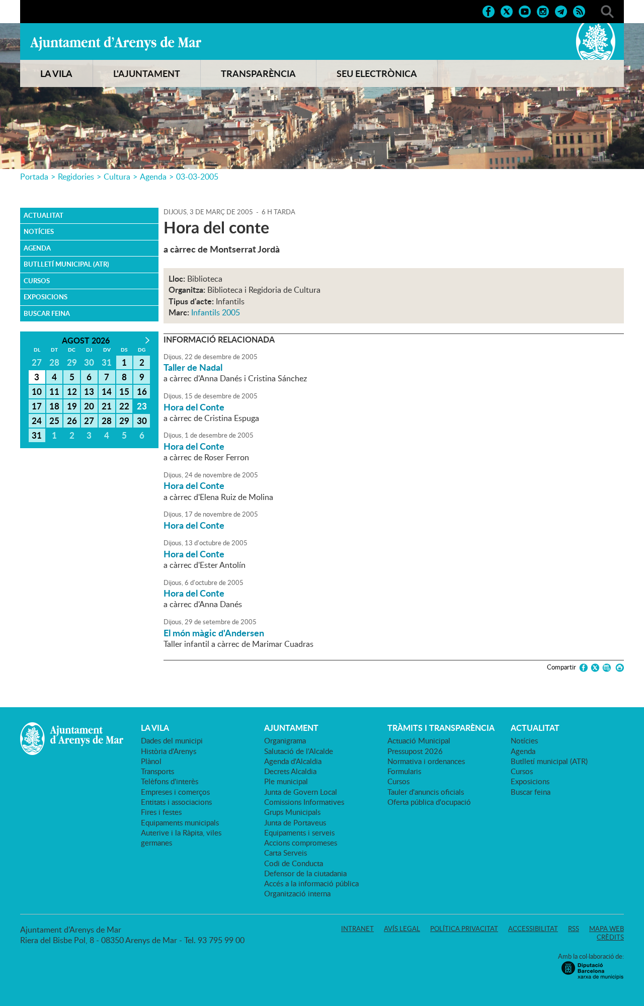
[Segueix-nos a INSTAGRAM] (542, 10)
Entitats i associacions (176, 802)
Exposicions (45, 296)
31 (37, 435)
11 (54, 391)
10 (37, 391)
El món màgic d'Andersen (214, 632)
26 (72, 420)
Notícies (39, 231)
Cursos (37, 280)
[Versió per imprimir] (618, 667)
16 (142, 391)
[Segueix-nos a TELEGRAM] (561, 10)
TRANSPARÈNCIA (258, 73)
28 (107, 420)
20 (89, 406)
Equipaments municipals (180, 822)
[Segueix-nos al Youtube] (524, 10)
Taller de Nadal (193, 367)
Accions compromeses (300, 842)
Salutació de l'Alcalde (298, 751)
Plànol (151, 761)
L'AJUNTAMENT (146, 73)
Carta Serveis (285, 853)
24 (37, 420)
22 (124, 406)
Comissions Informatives (304, 802)
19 (72, 406)
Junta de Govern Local (300, 792)
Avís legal (402, 928)
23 (142, 406)
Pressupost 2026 (415, 751)
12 (72, 391)
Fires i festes (161, 812)
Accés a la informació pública (311, 883)
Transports (157, 771)
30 (142, 420)
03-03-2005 (197, 176)
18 (54, 406)
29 (124, 420)
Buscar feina (47, 313)
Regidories (76, 176)
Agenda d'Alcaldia (292, 761)
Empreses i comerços (175, 792)
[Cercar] (607, 10)
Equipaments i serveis (299, 832)
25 (54, 420)
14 (107, 391)
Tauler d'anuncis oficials (425, 792)
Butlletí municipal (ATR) (66, 264)
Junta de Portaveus (295, 822)
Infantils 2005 (215, 312)
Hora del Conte (194, 406)
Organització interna (297, 893)
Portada (34, 176)
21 (107, 406)
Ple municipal (286, 781)
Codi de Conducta (293, 863)
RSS (573, 928)
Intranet (357, 928)
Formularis (404, 771)
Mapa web (606, 928)
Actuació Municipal (418, 740)
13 (89, 391)
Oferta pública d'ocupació (429, 802)
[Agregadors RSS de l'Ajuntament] (579, 10)
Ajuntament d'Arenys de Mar (115, 43)
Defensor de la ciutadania (305, 873)
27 (89, 420)
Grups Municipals (292, 812)
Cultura (117, 176)
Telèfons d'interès (169, 781)
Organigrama (285, 740)
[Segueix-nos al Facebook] (488, 10)
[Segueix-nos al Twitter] (506, 10)
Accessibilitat (533, 928)
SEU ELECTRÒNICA (377, 73)
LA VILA (56, 73)
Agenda (153, 176)
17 (37, 406)
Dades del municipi (172, 740)
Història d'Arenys (168, 751)
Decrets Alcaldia (290, 771)
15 (124, 391)
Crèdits (610, 937)
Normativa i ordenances (426, 761)
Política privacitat (464, 928)
